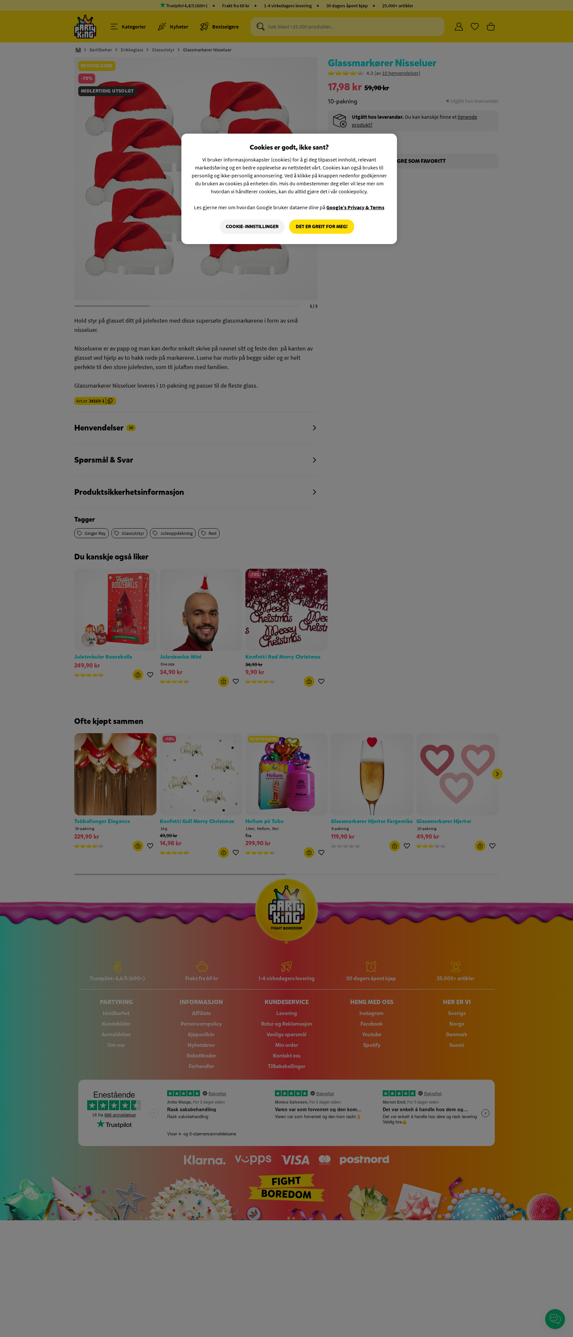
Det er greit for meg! (322, 226)
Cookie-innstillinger (252, 226)
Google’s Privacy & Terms (355, 207)
